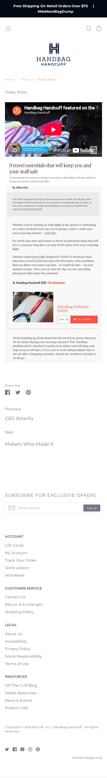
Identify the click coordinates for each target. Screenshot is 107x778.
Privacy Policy (17, 648)
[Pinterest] (36, 749)
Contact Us (15, 597)
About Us (13, 633)
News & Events (18, 700)
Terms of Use (17, 663)
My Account (16, 552)
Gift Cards (14, 545)
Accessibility (16, 641)
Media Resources (20, 693)
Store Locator (17, 567)
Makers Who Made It (29, 444)
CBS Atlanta (19, 418)
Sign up (92, 508)
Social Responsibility (23, 656)
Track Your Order (20, 560)
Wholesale (14, 575)
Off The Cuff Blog (21, 685)
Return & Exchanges (24, 604)
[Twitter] (5, 749)
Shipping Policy (19, 611)
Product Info (16, 707)
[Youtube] (20, 749)
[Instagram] (28, 749)
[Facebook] (13, 749)
